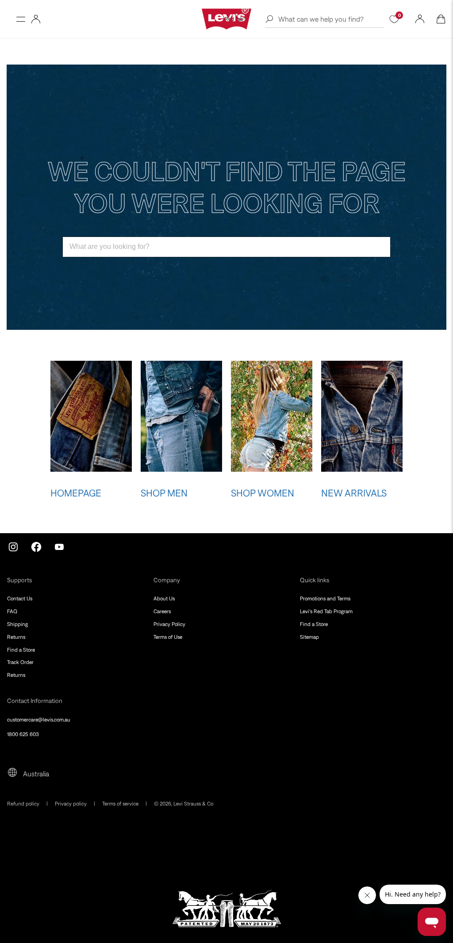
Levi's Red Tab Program (326, 611)
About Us (164, 599)
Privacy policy (71, 804)
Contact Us (19, 599)
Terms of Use (168, 637)
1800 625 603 (23, 734)
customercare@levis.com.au (38, 720)
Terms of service (120, 804)
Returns (16, 637)
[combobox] (226, 247)
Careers (162, 611)
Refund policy (23, 804)
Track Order (20, 662)
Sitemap (309, 637)
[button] (20, 19)
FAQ (12, 611)
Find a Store (21, 650)
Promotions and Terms (325, 599)
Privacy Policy (169, 624)
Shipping (17, 624)
